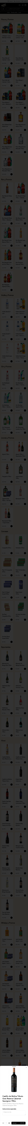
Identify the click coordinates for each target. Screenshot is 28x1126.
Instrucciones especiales (9, 1109)
